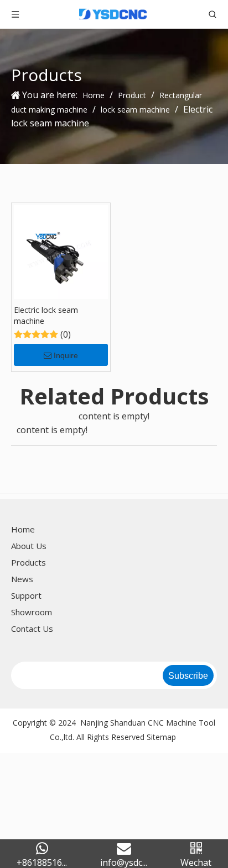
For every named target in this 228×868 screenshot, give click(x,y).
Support (26, 595)
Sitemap (161, 737)
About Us (28, 545)
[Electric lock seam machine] (61, 251)
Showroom (31, 611)
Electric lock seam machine (46, 315)
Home (23, 529)
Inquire (66, 355)
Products (28, 562)
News (22, 578)
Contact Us (32, 628)
